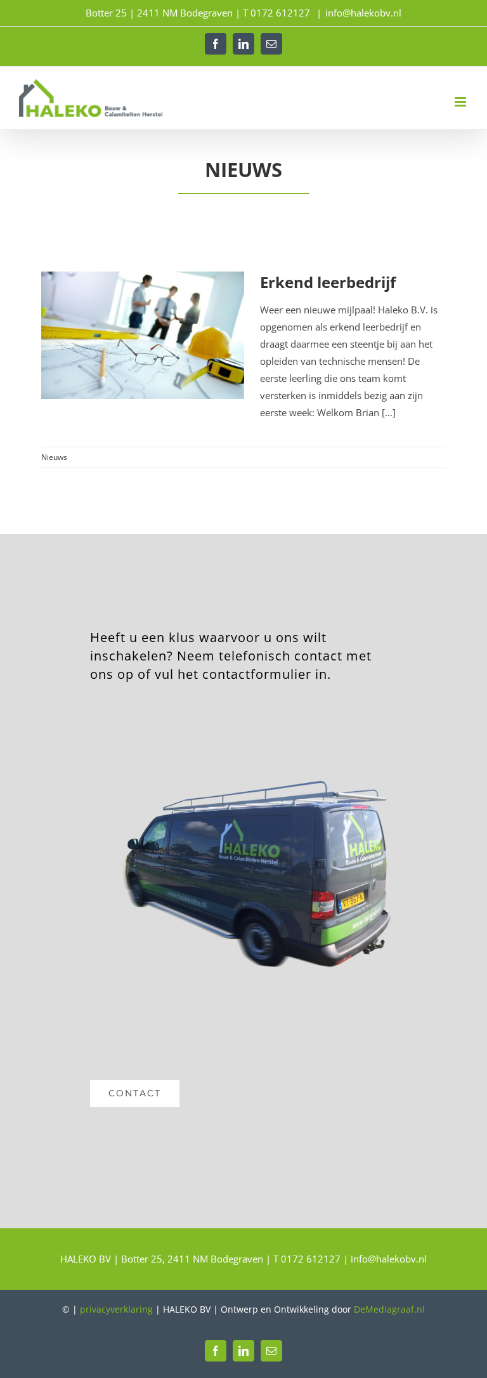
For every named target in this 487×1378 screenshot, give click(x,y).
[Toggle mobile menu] (461, 101)
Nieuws (54, 457)
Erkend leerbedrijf (328, 282)
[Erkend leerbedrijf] (142, 336)
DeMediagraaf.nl (389, 1309)
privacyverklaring (116, 1309)
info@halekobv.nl (363, 12)
